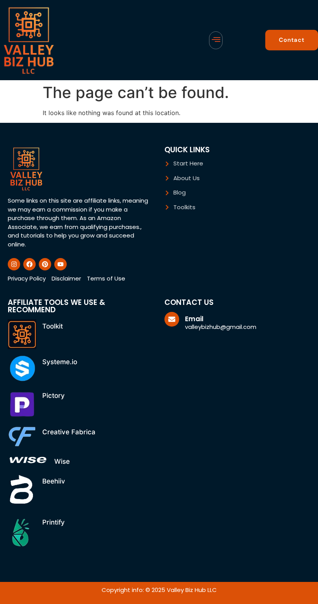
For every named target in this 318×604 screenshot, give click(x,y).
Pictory (53, 395)
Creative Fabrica (68, 432)
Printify (53, 522)
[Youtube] (60, 264)
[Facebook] (29, 264)
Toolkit (52, 326)
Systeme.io (59, 362)
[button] (215, 40)
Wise (62, 461)
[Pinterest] (45, 264)
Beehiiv (53, 481)
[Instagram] (14, 264)
